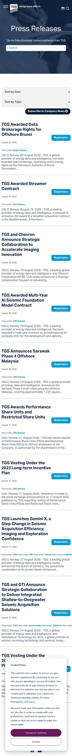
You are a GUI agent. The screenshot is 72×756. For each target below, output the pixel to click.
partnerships (35, 626)
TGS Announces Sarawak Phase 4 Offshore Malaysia (26, 356)
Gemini (48, 555)
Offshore (57, 626)
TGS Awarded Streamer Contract (24, 186)
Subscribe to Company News (46, 111)
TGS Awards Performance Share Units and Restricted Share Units (26, 412)
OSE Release (19, 205)
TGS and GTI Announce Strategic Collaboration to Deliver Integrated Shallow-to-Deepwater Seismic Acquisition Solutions (24, 597)
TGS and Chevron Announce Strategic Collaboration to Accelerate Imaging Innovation (21, 245)
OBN (15, 555)
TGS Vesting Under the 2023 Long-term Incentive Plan (26, 468)
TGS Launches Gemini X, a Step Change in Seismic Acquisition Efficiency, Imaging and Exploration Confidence (26, 529)
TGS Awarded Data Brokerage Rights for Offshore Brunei (22, 130)
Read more (61, 138)
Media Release (20, 150)
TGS (15, 626)
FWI (31, 555)
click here (29, 701)
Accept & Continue (36, 732)
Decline (36, 741)
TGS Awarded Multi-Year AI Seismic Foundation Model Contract (25, 300)
